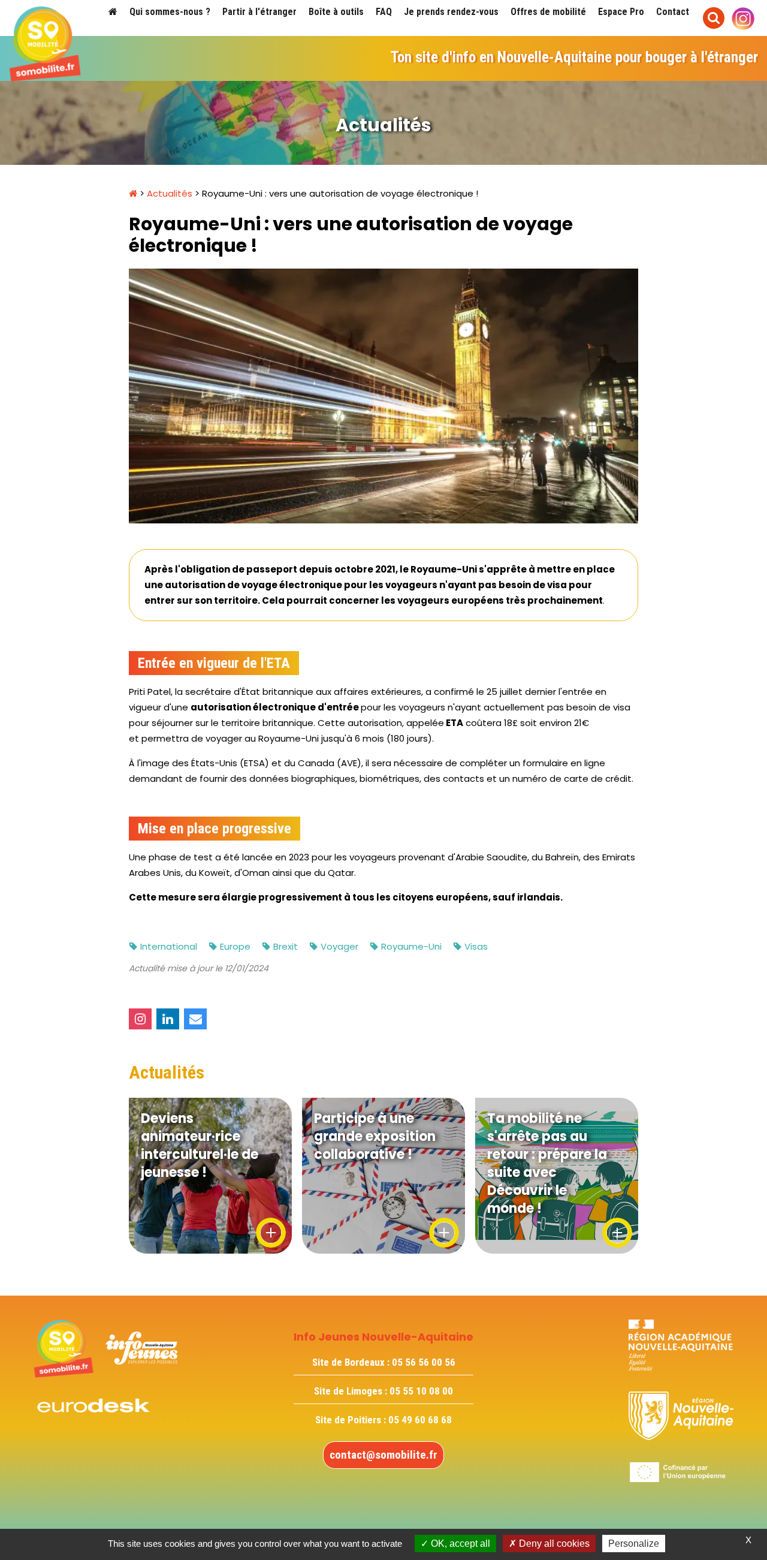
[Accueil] (112, 11)
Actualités (169, 193)
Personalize (633, 1543)
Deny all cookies (553, 1543)
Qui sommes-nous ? (169, 11)
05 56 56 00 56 (423, 1362)
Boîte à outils (336, 11)
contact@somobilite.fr (383, 1455)
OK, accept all (459, 1543)
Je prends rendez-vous (451, 11)
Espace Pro (621, 11)
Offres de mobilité (548, 11)
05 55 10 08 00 (421, 1391)
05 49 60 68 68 (420, 1420)
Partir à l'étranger (259, 11)
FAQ (384, 11)
